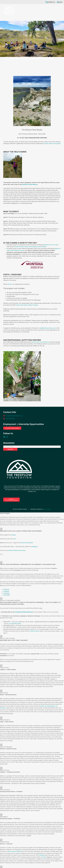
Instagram (6, 591)
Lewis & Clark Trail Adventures (40, 342)
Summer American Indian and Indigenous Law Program (30, 246)
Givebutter (6, 593)
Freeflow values (34, 631)
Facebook (6, 589)
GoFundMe (6, 595)
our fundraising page (14, 623)
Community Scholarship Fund (24, 612)
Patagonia (35, 546)
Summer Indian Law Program (52, 143)
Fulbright (41, 855)
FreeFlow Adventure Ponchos (17, 550)
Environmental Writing (14, 851)
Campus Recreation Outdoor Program (27, 305)
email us (10, 284)
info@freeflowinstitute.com (48, 328)
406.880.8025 (10, 418)
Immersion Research (27, 542)
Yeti (15, 539)
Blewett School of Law (51, 245)
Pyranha (13, 535)
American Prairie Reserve (30, 184)
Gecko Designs (47, 509)
